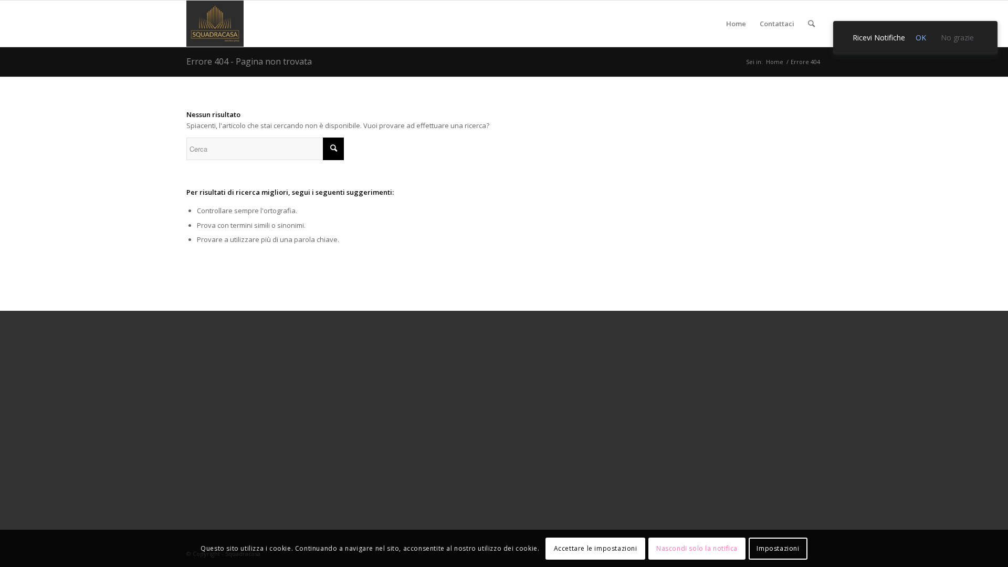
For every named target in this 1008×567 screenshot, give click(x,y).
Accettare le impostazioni (595, 548)
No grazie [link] (957, 38)
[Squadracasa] (215, 24)
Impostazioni (778, 548)
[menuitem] (736, 24)
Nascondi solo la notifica (697, 548)
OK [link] (921, 38)
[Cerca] (811, 24)
